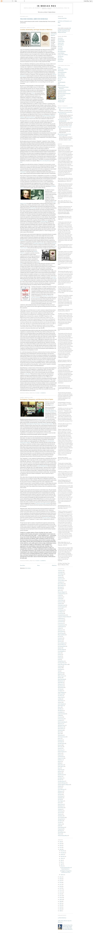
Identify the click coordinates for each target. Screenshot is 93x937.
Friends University (61, 85)
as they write (27, 373)
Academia (60, 577)
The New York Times (62, 77)
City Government (61, 606)
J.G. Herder (60, 690)
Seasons (59, 787)
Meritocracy (60, 723)
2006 (61, 905)
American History (61, 580)
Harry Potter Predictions (61, 917)
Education (60, 639)
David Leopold (33, 208)
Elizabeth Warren (61, 644)
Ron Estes (60, 779)
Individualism (61, 687)
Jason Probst (60, 48)
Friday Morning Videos (62, 664)
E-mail (59, 25)
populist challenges (46, 115)
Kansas (59, 707)
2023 (61, 847)
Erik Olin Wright (61, 649)
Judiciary (60, 702)
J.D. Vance (60, 689)
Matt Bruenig (60, 56)
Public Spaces (60, 766)
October (62, 854)
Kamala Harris (61, 705)
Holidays (60, 677)
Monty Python (61, 728)
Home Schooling (61, 679)
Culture (59, 628)
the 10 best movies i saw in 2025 (65, 134)
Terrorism (60, 814)
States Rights (60, 801)
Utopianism (60, 829)
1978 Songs (60, 570)
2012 (61, 893)
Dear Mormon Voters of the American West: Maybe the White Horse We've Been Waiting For (67, 927)
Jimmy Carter (60, 697)
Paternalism (60, 740)
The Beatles (60, 815)
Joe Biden (60, 699)
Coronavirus (60, 623)
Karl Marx (60, 708)
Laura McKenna (61, 53)
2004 (61, 909)
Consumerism (60, 621)
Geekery (59, 667)
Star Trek (59, 799)
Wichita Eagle (61, 70)
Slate (59, 83)
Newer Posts (22, 565)
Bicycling (60, 587)
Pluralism (60, 748)
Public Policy (60, 764)
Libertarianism (61, 718)
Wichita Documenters (62, 72)
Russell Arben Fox (61, 112)
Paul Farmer (60, 741)
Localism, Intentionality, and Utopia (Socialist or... (66, 868)
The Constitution (61, 817)
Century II (60, 598)
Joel (59, 126)
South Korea (60, 797)
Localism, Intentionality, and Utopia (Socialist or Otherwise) (36, 29)
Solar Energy (60, 796)
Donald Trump (61, 633)
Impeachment (60, 685)
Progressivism (60, 758)
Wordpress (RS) (61, 101)
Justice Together (61, 704)
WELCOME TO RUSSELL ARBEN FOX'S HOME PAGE (34, 19)
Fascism (59, 656)
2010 (61, 897)
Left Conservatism (61, 713)
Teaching (60, 809)
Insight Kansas (65, 31)
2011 (61, 895)
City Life (60, 608)
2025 (61, 843)
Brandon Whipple (61, 592)
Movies (59, 732)
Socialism (60, 794)
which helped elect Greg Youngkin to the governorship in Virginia (40, 423)
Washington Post (61, 75)
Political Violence (61, 751)
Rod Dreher (60, 778)
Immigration (60, 684)
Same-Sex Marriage (62, 783)
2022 (61, 849)
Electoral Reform (61, 643)
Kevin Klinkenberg (62, 51)
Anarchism (60, 582)
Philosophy (60, 746)
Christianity (60, 601)
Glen (59, 107)
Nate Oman (60, 58)
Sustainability (61, 807)
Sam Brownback (61, 781)
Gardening (60, 666)
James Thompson (61, 692)
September (63, 856)
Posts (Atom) (28, 568)
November (63, 852)
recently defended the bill (42, 465)
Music (59, 733)
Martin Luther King (62, 722)
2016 (61, 886)
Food (59, 659)
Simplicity (60, 792)
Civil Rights (60, 611)
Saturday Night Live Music (63, 784)
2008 (61, 901)
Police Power (60, 750)
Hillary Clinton (61, 676)
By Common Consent (64, 28)
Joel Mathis (60, 49)
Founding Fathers (61, 662)
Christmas (60, 603)
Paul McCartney (61, 743)
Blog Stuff (60, 588)
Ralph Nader (60, 769)
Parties (59, 738)
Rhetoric (59, 776)
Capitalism (60, 597)
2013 (61, 892)
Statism (59, 802)
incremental (23, 172)
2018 (61, 882)
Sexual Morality (61, 789)
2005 (61, 907)
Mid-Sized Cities (61, 725)
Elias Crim (60, 46)
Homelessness (60, 680)
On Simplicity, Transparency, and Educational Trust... (66, 871)
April (62, 864)
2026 (61, 841)
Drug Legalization (61, 634)
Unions (59, 825)
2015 (61, 888)
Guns (59, 671)
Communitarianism (62, 615)
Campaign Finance (61, 593)
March (62, 865)
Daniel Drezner (61, 44)
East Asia (60, 636)
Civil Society (60, 613)
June (62, 860)
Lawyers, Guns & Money (63, 54)
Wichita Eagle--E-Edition (63, 69)
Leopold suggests (44, 221)
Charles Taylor (61, 600)
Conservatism (60, 620)
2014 (61, 890)
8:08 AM (37, 560)
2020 (61, 878)
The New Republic (61, 82)
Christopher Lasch (61, 605)
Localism (60, 720)
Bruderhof (22, 240)
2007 (61, 903)
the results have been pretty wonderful (42, 503)
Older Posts (54, 565)
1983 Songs (60, 572)
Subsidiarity (60, 806)
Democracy (60, 78)
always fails (53, 277)
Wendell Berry (61, 832)
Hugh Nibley (60, 682)
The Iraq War (60, 819)
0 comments (43, 560)
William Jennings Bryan (62, 835)
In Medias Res (46, 6)
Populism (60, 755)
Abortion (60, 575)
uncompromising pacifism (39, 243)
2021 (61, 877)
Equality (59, 648)
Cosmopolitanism (61, 625)
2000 (61, 910)
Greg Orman (60, 669)
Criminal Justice (61, 626)
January (62, 874)
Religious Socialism (62, 32)
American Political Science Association (63, 87)
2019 (61, 880)
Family (59, 653)
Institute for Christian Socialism (64, 93)
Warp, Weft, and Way (62, 98)
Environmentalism (61, 646)
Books (59, 590)
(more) (71, 118)
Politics (59, 753)
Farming (59, 654)
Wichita (59, 834)
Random (59, 771)
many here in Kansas (46, 517)
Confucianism (61, 618)
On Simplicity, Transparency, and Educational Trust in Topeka (36, 399)
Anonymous (60, 119)
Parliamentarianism (62, 736)
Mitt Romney (60, 727)
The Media (60, 820)
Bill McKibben (61, 40)
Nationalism (60, 735)
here (21, 162)
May (62, 862)
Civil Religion (61, 610)
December (63, 850)
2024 (61, 845)
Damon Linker (61, 43)
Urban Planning (61, 827)
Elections (60, 641)
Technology (60, 811)
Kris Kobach (60, 710)
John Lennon (60, 700)
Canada (59, 595)
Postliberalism (61, 756)
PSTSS (59, 763)
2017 (61, 884)
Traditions (60, 824)
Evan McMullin (61, 651)
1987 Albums (60, 574)
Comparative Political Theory (64, 616)
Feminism (60, 657)
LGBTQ (59, 715)
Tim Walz (60, 822)
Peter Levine (60, 61)
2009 (61, 899)
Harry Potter (60, 672)
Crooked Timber (61, 41)
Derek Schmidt (61, 631)
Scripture (60, 786)
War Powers (60, 830)
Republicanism (61, 774)
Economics (60, 638)
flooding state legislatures (42, 419)
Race (59, 768)
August (62, 858)
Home (38, 565)
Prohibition (60, 759)
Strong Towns (60, 96)
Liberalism (60, 717)
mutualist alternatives (30, 117)
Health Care (60, 674)
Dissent (59, 80)
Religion (59, 773)
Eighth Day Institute (62, 91)
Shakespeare (60, 791)
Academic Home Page (62, 18)
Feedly (59, 67)
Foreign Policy (61, 661)
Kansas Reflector (61, 74)
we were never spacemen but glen (65, 113)
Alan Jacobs (60, 38)
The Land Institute (61, 95)
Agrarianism (60, 578)
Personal (59, 745)
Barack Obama (61, 583)
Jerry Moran (60, 695)
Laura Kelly (60, 712)
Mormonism (60, 730)
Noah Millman (61, 59)
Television (60, 812)
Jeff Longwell (60, 694)
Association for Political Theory (64, 90)
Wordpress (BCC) (61, 100)
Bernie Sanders (61, 585)
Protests (59, 761)
